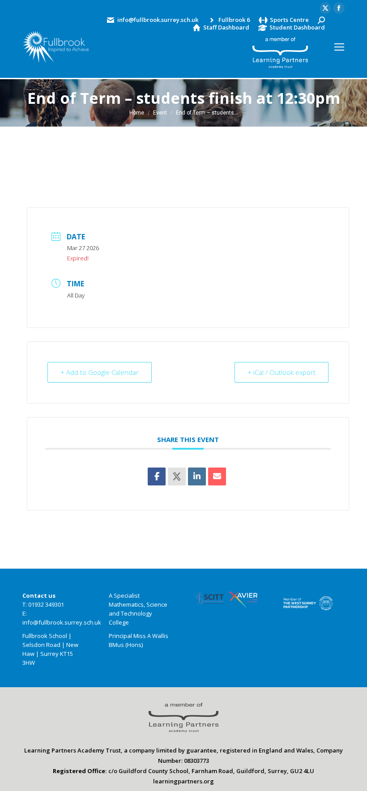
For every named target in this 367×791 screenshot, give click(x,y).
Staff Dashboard (226, 27)
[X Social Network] (177, 476)
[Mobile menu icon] (339, 47)
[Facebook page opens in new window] (339, 8)
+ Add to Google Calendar (99, 372)
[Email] (217, 476)
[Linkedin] (197, 476)
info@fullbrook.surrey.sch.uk (157, 20)
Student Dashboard (297, 27)
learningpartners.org (183, 781)
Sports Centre (289, 20)
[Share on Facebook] (157, 476)
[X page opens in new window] (325, 8)
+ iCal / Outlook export (282, 372)
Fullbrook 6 (234, 20)
